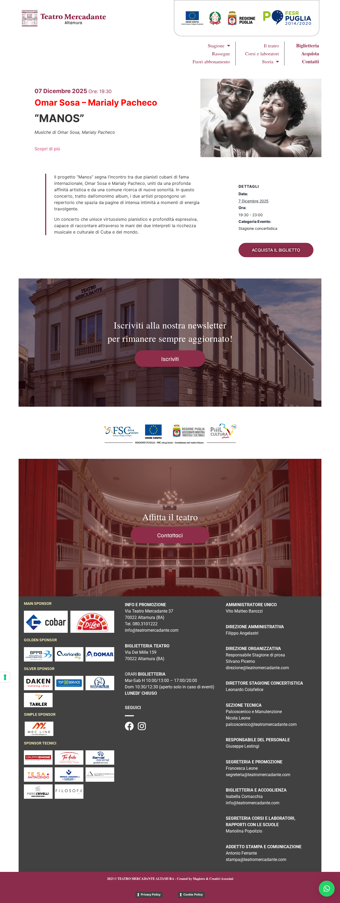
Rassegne (221, 53)
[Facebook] (129, 726)
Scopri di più (47, 148)
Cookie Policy (193, 894)
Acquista (310, 53)
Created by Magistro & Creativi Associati (205, 878)
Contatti (310, 61)
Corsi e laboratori (262, 53)
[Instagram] (141, 726)
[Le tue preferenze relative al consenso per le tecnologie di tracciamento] (5, 677)
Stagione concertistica (258, 228)
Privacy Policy (150, 894)
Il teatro (271, 45)
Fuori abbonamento (211, 61)
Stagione (216, 45)
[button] (327, 889)
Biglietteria (307, 45)
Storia (267, 61)
